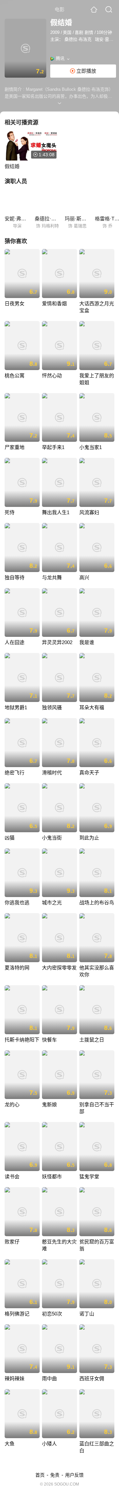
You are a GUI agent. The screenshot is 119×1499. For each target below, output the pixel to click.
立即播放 (85, 71)
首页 (40, 1475)
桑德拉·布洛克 (78, 39)
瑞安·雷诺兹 (106, 39)
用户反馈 (74, 1475)
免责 (55, 1475)
